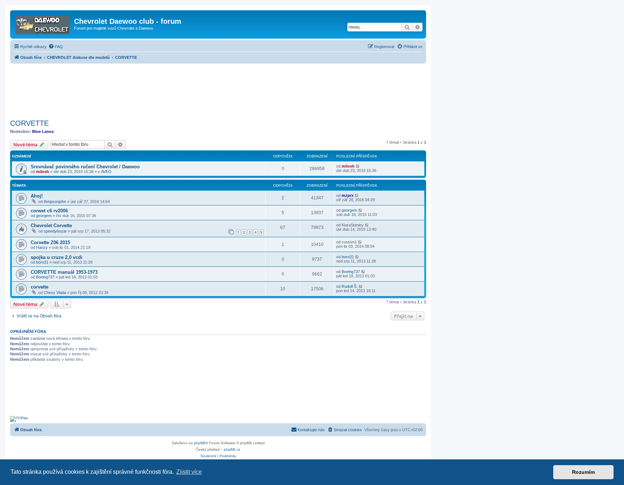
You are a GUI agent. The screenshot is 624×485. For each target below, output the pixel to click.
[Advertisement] (218, 89)
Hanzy (42, 247)
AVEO (106, 171)
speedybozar (55, 231)
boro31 (42, 262)
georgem (44, 215)
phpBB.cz (232, 449)
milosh (42, 171)
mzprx (348, 195)
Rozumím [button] (583, 472)
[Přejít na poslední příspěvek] (358, 166)
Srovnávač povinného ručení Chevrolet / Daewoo (85, 166)
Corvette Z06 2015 (50, 242)
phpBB (199, 443)
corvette (39, 287)
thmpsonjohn (55, 201)
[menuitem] (55, 46)
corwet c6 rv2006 (49, 210)
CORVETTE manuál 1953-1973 (64, 272)
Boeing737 (45, 277)
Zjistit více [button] (189, 472)
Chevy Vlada (55, 292)
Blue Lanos (43, 131)
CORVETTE (29, 123)
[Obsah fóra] (43, 23)
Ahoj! (37, 196)
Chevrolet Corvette (51, 225)
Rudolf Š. (350, 286)
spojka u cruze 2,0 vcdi (56, 257)
